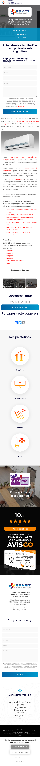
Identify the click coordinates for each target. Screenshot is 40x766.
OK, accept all (20, 747)
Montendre (11, 253)
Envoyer (20, 674)
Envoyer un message (20, 307)
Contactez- (20, 34)
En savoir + (8, 283)
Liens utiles (26, 734)
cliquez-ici (21, 106)
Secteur (33, 734)
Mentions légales (8, 734)
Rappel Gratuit (20, 38)
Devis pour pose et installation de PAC (20, 215)
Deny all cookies (20, 752)
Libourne (10, 258)
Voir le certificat (20, 529)
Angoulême (11, 251)
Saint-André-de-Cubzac (15, 261)
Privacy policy (20, 761)
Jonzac (9, 263)
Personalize (21, 758)
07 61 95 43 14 (20, 30)
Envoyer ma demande (20, 111)
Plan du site (18, 734)
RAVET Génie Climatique (14, 2)
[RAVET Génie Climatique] (3, 2)
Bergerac (10, 256)
